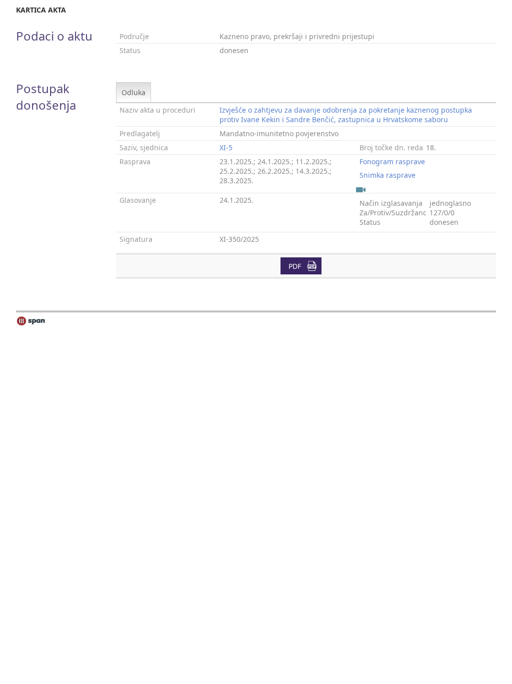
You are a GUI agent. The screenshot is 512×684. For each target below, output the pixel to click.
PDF (294, 266)
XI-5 (226, 147)
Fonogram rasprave (392, 161)
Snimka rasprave (388, 175)
